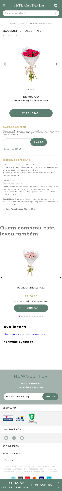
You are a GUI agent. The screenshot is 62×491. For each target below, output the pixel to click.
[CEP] (31, 136)
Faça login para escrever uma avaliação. (26, 334)
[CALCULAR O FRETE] (38, 142)
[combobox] (31, 13)
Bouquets (22, 23)
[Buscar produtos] (56, 13)
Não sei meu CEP (10, 149)
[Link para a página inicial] (13, 23)
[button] (1, 276)
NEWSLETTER (31, 376)
